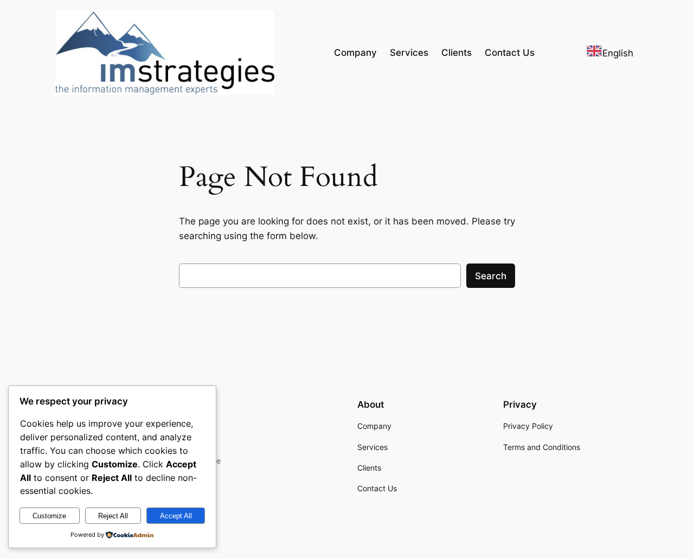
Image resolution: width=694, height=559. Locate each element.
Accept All (176, 516)
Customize (49, 516)
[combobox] (610, 53)
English (617, 53)
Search (490, 276)
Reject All (113, 516)
